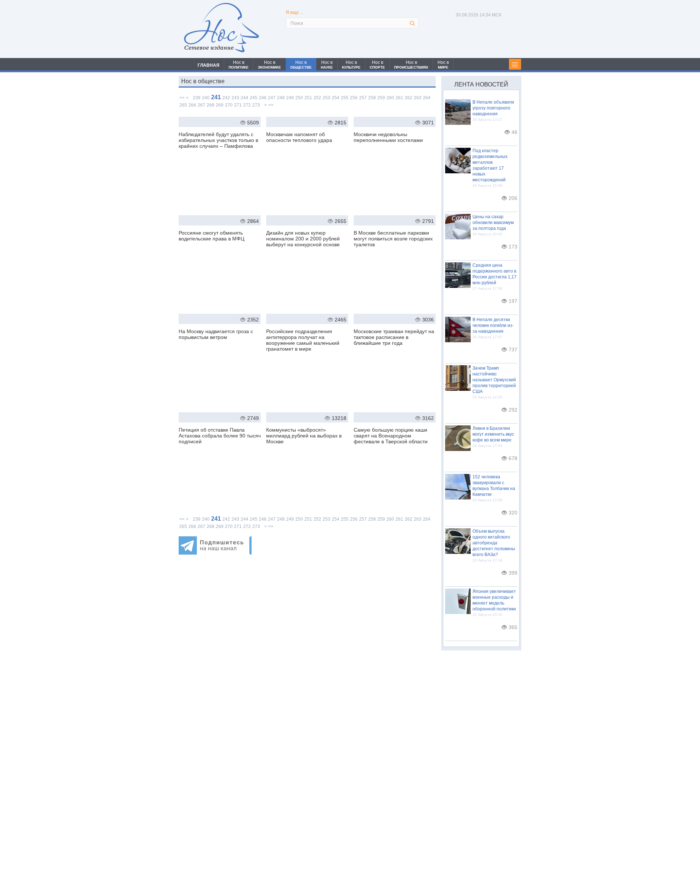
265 (183, 105)
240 (206, 97)
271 (238, 105)
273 (256, 105)
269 (219, 105)
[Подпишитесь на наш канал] (215, 552)
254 (335, 97)
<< (181, 97)
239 (197, 97)
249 (290, 97)
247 (272, 97)
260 (390, 97)
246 (263, 97)
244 (244, 97)
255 (345, 97)
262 (408, 97)
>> (270, 105)
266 (192, 105)
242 (226, 97)
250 (299, 97)
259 (381, 97)
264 (427, 97)
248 (281, 97)
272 (247, 105)
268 (210, 105)
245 (253, 97)
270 (229, 105)
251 (308, 97)
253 (326, 97)
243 (235, 97)
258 (372, 97)
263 (417, 97)
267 (201, 105)
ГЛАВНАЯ (208, 65)
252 (317, 97)
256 (354, 97)
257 (363, 97)
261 (399, 97)
